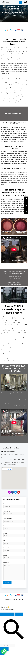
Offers (19, 614)
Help (3, 614)
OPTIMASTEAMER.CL (19, 599)
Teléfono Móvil (7, 518)
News (10, 614)
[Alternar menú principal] (20, 2)
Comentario (6, 562)
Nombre (5, 504)
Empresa (6, 548)
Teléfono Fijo (7, 511)
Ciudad (5, 533)
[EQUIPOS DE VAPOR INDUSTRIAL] (5, 2)
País (4, 540)
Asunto (5, 555)
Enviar (7, 582)
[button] (2, 30)
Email (5, 526)
